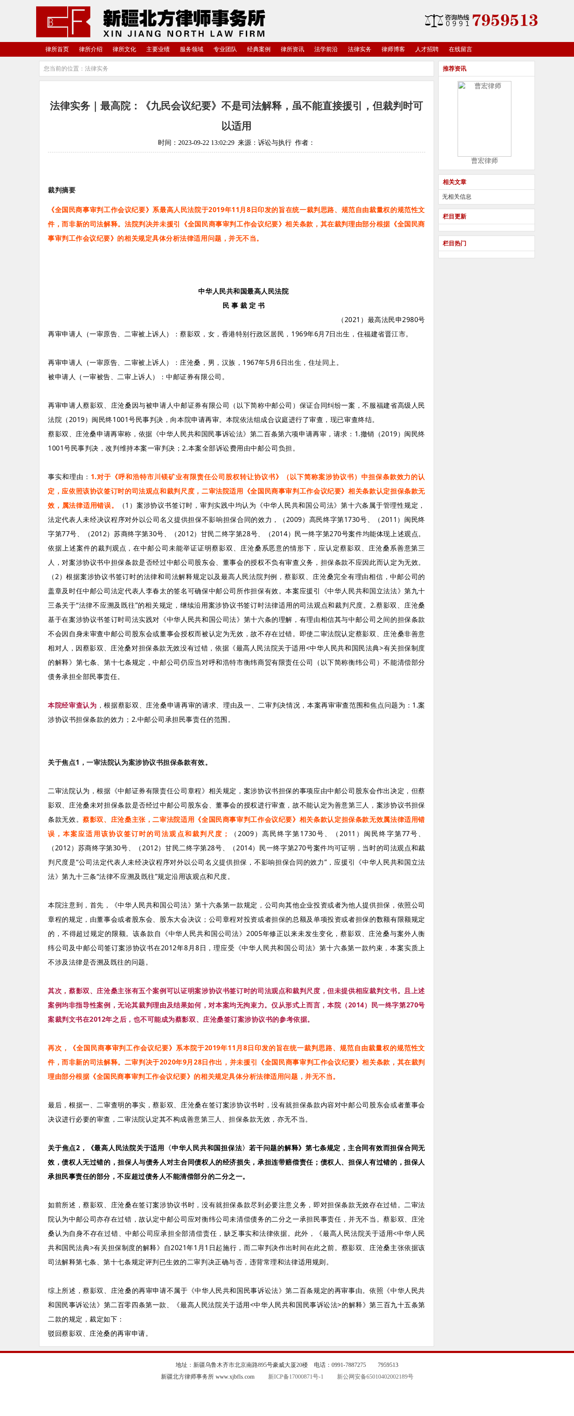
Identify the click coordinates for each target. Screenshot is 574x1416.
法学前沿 (326, 49)
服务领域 (191, 49)
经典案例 (259, 49)
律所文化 (124, 49)
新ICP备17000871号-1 (296, 1377)
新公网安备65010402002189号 (375, 1377)
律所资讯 (292, 49)
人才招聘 (427, 49)
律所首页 (57, 49)
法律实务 (359, 49)
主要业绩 (158, 49)
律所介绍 (91, 49)
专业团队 (225, 49)
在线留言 (460, 49)
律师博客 (393, 49)
